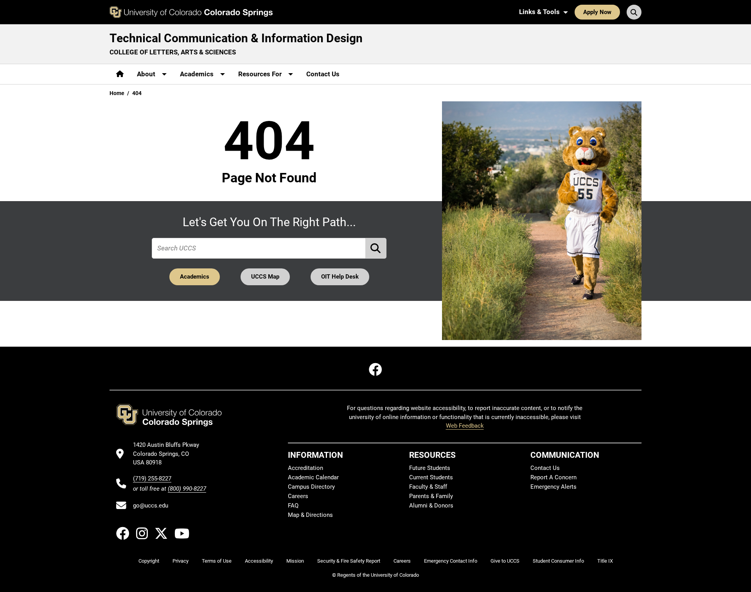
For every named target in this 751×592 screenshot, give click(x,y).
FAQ (293, 505)
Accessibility (259, 561)
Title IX (605, 561)
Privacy (180, 561)
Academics (194, 276)
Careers (298, 496)
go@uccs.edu (150, 505)
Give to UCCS (504, 561)
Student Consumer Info (558, 561)
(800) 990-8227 (187, 488)
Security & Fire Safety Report (348, 561)
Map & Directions (310, 514)
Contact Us (323, 74)
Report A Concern (553, 477)
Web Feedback (465, 425)
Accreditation (305, 467)
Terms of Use (217, 561)
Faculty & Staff (428, 486)
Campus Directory (311, 486)
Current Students (431, 477)
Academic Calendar (313, 477)
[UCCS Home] (191, 12)
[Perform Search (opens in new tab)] (376, 248)
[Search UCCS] (634, 12)
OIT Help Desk (340, 276)
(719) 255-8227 (152, 478)
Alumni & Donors (431, 505)
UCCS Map (265, 276)
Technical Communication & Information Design (236, 38)
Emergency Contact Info (450, 561)
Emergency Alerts (553, 486)
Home (117, 93)
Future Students (429, 467)
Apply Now (597, 12)
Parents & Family (431, 496)
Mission (295, 561)
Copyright (148, 561)
